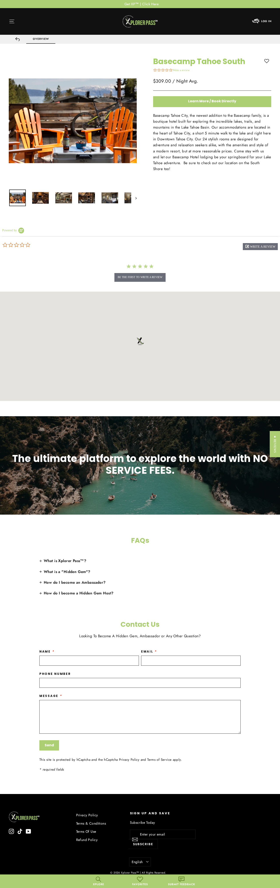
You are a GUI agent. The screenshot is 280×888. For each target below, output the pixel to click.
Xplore (98, 884)
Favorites (140, 884)
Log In (266, 21)
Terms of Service (159, 759)
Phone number (55, 674)
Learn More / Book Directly (212, 101)
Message (50, 696)
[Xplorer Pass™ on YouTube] (28, 831)
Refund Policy (87, 839)
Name (46, 651)
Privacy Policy (129, 759)
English (137, 861)
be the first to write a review (140, 277)
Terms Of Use (86, 831)
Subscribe (143, 844)
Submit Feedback (181, 884)
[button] (260, 246)
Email (149, 651)
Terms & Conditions (91, 823)
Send (49, 745)
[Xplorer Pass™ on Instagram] (11, 831)
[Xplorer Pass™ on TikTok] (20, 831)
